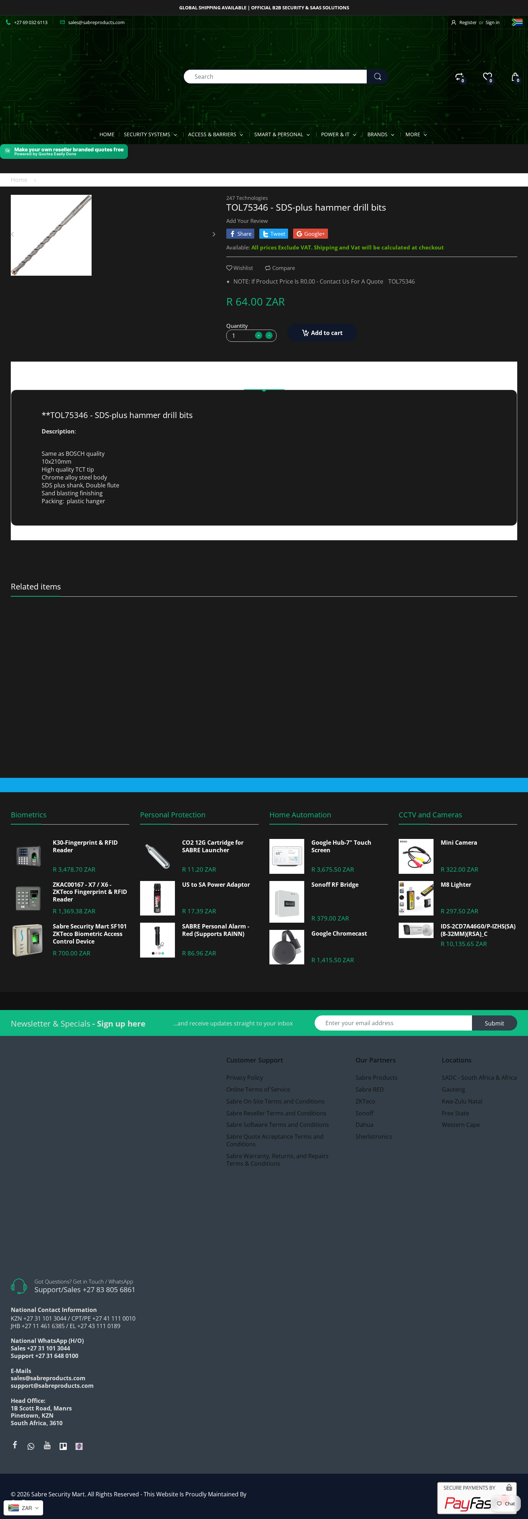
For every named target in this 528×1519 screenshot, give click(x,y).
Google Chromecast (339, 933)
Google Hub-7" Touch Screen (341, 846)
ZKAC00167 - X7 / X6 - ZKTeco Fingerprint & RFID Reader (90, 892)
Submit (494, 1023)
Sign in (493, 22)
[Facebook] (15, 1445)
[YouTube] (47, 1445)
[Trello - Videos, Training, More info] (63, 1445)
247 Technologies (247, 197)
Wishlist (243, 267)
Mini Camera (459, 842)
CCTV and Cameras (430, 815)
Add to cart (327, 333)
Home (19, 180)
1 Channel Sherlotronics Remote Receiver (449, 627)
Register (468, 22)
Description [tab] (264, 380)
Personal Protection (172, 815)
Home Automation (300, 815)
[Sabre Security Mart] (44, 76)
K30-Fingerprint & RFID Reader (85, 846)
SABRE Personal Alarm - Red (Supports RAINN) (215, 930)
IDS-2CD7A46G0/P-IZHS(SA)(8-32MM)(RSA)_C (478, 930)
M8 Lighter (456, 885)
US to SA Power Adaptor (216, 885)
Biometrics (29, 815)
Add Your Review (247, 220)
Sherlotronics (414, 617)
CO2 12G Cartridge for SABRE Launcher (213, 846)
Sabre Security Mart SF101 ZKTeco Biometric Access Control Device (90, 934)
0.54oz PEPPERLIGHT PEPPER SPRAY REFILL (71, 627)
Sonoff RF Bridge (334, 885)
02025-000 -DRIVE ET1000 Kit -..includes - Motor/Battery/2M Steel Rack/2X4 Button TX (201, 627)
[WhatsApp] (30, 1445)
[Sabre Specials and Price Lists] (79, 1445)
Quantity (237, 325)
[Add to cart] (250, 755)
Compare (283, 267)
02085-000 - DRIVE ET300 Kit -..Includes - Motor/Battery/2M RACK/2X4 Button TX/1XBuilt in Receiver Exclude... (327, 627)
